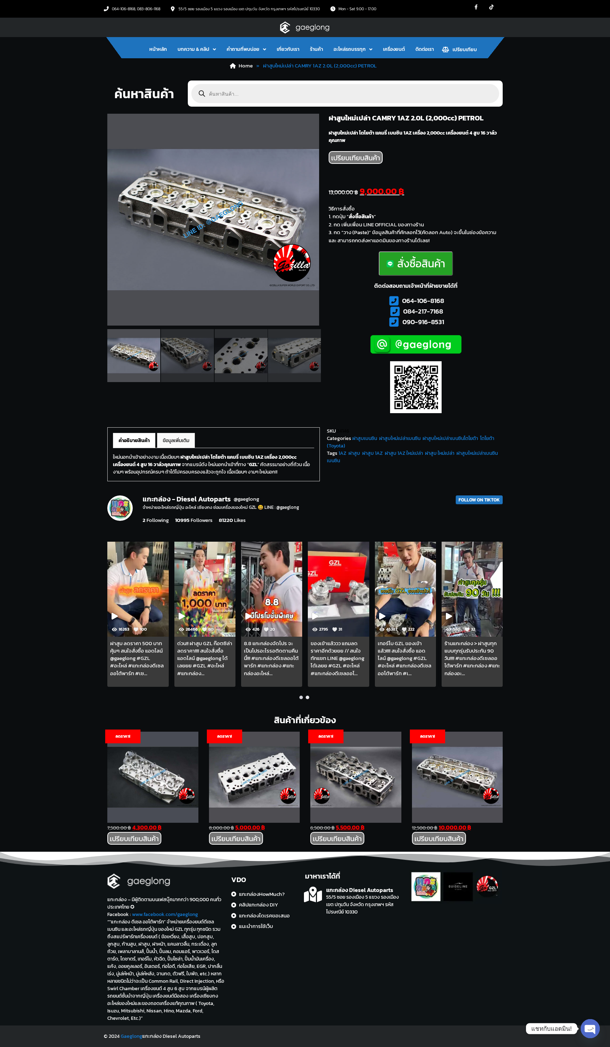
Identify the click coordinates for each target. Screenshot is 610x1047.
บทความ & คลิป (193, 49)
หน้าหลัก (158, 49)
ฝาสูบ (354, 453)
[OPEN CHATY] (590, 1028)
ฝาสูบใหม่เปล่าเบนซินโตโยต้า (450, 438)
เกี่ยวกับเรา (288, 49)
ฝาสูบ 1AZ (372, 453)
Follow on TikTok (479, 499)
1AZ (342, 453)
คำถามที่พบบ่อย (243, 49)
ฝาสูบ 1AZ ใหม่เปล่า (404, 453)
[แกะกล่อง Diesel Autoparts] (313, 895)
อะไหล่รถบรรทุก (350, 49)
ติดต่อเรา (424, 49)
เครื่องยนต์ (394, 49)
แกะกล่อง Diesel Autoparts (359, 890)
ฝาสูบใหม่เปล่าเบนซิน (399, 438)
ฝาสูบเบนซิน (364, 438)
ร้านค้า (316, 49)
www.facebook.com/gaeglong (165, 914)
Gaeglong (131, 1036)
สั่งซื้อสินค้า (421, 264)
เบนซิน (333, 460)
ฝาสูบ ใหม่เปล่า (439, 453)
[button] (196, 49)
